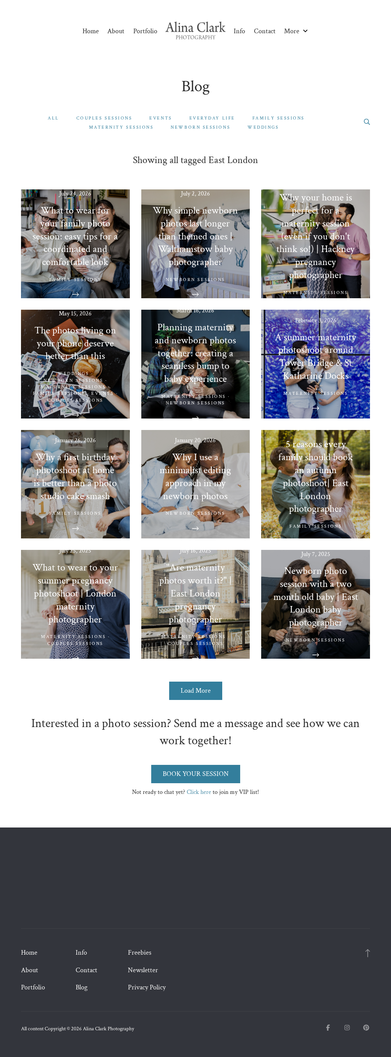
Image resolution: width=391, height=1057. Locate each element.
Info (239, 31)
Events (160, 118)
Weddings (263, 127)
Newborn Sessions (200, 127)
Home (90, 31)
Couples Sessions (104, 118)
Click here (199, 792)
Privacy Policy (147, 987)
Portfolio (145, 31)
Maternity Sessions (121, 127)
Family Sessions (278, 118)
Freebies (139, 952)
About (115, 31)
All (53, 118)
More (292, 31)
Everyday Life (212, 118)
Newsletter (143, 970)
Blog (81, 987)
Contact (265, 31)
